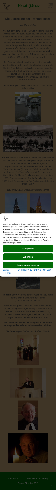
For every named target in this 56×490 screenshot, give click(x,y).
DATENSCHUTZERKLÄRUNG (29, 270)
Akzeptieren (28, 248)
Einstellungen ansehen (27, 265)
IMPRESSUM (48, 270)
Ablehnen (28, 257)
